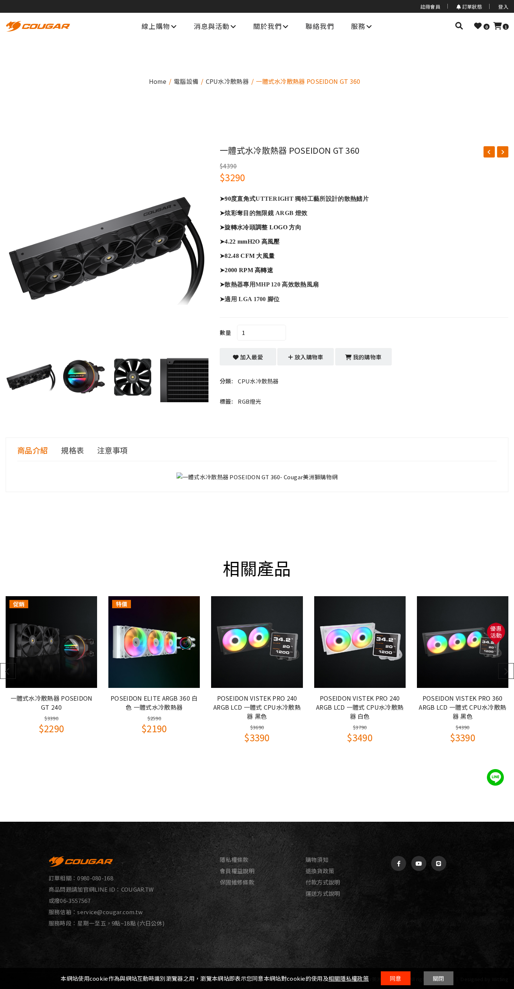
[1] (497, 26)
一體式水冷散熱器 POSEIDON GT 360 (289, 150)
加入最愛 (251, 357)
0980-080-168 (95, 878)
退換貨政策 (320, 871)
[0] (478, 26)
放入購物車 (308, 357)
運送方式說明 (323, 893)
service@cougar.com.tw (110, 912)
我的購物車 (367, 357)
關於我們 (267, 26)
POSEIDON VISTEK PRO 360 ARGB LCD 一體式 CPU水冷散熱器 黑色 (462, 707)
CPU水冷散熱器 (227, 81)
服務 (358, 26)
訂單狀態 (471, 6)
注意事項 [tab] (112, 450)
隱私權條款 (234, 859)
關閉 (438, 978)
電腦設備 (186, 81)
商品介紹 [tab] (32, 450)
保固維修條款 (237, 882)
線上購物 (155, 26)
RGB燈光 (249, 401)
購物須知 (317, 859)
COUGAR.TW (137, 889)
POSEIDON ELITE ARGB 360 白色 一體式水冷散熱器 (154, 703)
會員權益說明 (237, 871)
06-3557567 (75, 900)
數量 (225, 332)
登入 (503, 6)
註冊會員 (430, 6)
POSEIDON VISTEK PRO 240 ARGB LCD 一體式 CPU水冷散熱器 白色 (359, 707)
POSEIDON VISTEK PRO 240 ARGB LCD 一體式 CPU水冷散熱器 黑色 (257, 707)
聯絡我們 (320, 26)
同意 (395, 978)
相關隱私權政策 (348, 978)
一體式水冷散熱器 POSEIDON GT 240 (52, 703)
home (158, 81)
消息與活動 (212, 26)
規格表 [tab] (72, 450)
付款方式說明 (323, 882)
